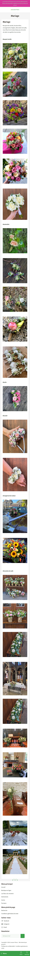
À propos (3, 903)
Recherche (4, 910)
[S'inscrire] (23, 936)
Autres (3, 900)
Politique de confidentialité (8, 946)
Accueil (3, 887)
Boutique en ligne (6, 890)
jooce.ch (3, 944)
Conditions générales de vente (9, 914)
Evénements (4, 897)
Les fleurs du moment (7, 894)
